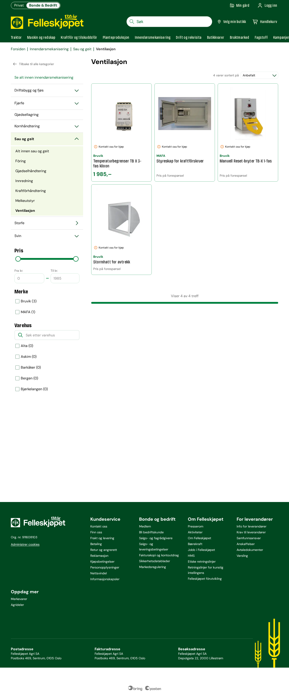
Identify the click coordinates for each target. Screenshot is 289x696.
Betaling (96, 544)
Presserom (195, 526)
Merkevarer (19, 599)
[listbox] (46, 306)
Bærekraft (195, 544)
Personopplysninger (104, 567)
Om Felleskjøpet (199, 538)
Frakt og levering (102, 538)
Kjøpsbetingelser (102, 561)
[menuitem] (47, 77)
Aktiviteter (195, 532)
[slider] (18, 259)
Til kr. (54, 271)
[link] (239, 37)
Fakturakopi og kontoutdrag (159, 555)
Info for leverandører (251, 526)
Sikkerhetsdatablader (154, 561)
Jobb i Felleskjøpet (201, 550)
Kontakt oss (98, 526)
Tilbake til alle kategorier (36, 64)
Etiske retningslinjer (202, 561)
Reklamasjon (99, 556)
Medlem (145, 526)
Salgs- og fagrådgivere (155, 538)
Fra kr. (18, 271)
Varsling (242, 556)
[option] (46, 301)
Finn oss (96, 532)
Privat (19, 5)
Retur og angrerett (103, 550)
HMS (191, 556)
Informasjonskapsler (104, 579)
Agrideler (17, 605)
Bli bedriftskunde (151, 532)
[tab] (16, 37)
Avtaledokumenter (250, 550)
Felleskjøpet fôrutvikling (205, 579)
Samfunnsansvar (249, 538)
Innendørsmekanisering (49, 49)
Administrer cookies (25, 544)
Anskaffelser (246, 544)
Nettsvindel (98, 573)
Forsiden (18, 49)
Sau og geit (82, 49)
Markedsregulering (152, 567)
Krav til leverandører (251, 532)
